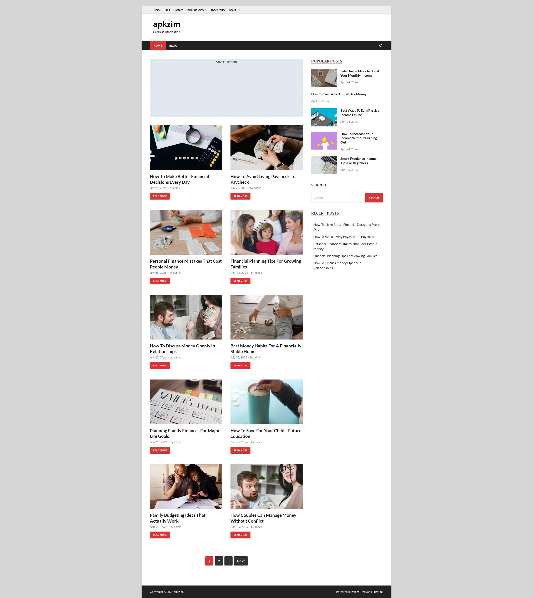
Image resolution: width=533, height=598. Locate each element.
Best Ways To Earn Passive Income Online (360, 112)
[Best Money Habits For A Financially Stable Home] (266, 317)
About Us (234, 9)
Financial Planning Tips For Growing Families (345, 256)
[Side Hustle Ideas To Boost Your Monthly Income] (324, 71)
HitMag (377, 591)
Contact (178, 9)
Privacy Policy (217, 9)
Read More (158, 195)
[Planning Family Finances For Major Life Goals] (186, 402)
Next (241, 561)
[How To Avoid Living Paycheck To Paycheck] (266, 147)
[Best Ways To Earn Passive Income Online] (324, 111)
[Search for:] (347, 197)
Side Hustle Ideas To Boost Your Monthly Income (359, 73)
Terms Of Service (196, 9)
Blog (167, 9)
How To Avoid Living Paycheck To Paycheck (344, 236)
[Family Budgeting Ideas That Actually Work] (186, 486)
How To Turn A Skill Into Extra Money (339, 94)
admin (177, 188)
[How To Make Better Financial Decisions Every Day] (186, 147)
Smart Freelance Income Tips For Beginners (358, 160)
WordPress (359, 591)
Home (157, 9)
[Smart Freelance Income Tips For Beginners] (324, 159)
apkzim (166, 24)
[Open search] (381, 46)
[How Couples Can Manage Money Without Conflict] (266, 486)
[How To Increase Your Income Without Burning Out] (324, 134)
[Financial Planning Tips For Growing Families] (266, 232)
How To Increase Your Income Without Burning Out (358, 138)
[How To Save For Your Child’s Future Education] (266, 402)
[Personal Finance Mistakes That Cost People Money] (186, 232)
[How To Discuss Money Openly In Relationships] (186, 317)
